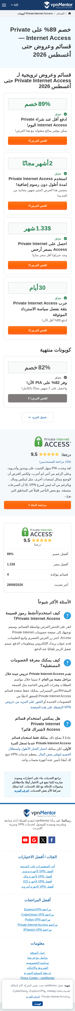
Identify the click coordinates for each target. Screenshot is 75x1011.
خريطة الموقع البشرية (37, 973)
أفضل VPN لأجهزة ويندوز (37, 871)
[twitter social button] (43, 840)
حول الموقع (37, 952)
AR (15, 5)
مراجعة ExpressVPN (37, 909)
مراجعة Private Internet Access (38, 924)
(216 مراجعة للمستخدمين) (55, 461)
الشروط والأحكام (37, 967)
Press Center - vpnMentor (38, 978)
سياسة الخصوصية (37, 962)
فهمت (37, 1003)
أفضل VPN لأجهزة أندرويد (37, 886)
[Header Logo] (58, 5)
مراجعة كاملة (38, 505)
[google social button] (34, 840)
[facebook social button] (51, 840)
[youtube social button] (25, 840)
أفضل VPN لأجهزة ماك (37, 876)
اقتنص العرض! (38, 140)
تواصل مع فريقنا (37, 957)
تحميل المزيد (39, 417)
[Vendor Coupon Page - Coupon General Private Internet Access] (37, 121)
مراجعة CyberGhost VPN (37, 914)
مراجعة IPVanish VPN (37, 929)
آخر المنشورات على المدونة (37, 866)
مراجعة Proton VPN (37, 919)
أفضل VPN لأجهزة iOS (37, 881)
